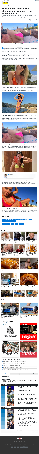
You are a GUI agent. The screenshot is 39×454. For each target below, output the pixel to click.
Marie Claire (12, 444)
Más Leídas (4, 384)
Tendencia (4, 224)
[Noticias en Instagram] (14, 441)
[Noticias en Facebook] (16, 441)
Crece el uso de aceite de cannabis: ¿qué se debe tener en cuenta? (15, 369)
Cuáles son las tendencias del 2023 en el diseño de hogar (14, 363)
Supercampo (35, 444)
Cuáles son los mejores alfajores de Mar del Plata (12, 365)
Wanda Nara (5, 219)
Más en (3, 321)
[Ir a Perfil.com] (37, 0)
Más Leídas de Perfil (6, 407)
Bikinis (9, 224)
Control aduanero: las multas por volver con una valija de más (15, 361)
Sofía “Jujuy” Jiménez (12, 221)
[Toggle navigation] (1, 2)
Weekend (25, 444)
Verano (16, 224)
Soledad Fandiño (21, 219)
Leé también (11, 174)
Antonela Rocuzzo (28, 219)
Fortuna (17, 444)
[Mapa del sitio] (24, 441)
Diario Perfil (4, 444)
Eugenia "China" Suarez (12, 219)
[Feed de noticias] (21, 441)
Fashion (12, 224)
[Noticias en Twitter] (19, 441)
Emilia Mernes (5, 221)
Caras (8, 444)
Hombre (21, 444)
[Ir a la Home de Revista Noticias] (5, 2)
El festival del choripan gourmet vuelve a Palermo (12, 367)
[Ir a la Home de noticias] (19, 438)
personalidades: (5, 218)
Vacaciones (21, 224)
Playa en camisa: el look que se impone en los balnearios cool (15, 176)
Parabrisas (30, 444)
